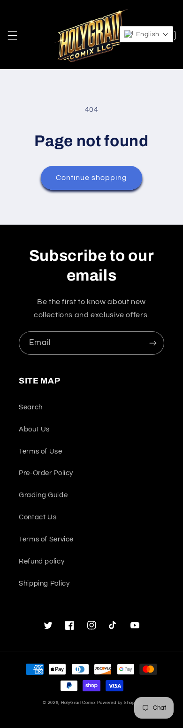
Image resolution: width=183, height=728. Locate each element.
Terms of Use (40, 451)
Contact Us (37, 517)
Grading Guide (43, 495)
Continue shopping (92, 177)
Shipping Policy (44, 583)
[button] (12, 36)
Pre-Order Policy (46, 473)
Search (31, 407)
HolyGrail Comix (78, 703)
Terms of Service (46, 539)
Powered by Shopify (118, 703)
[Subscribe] (153, 342)
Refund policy (41, 561)
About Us (34, 429)
